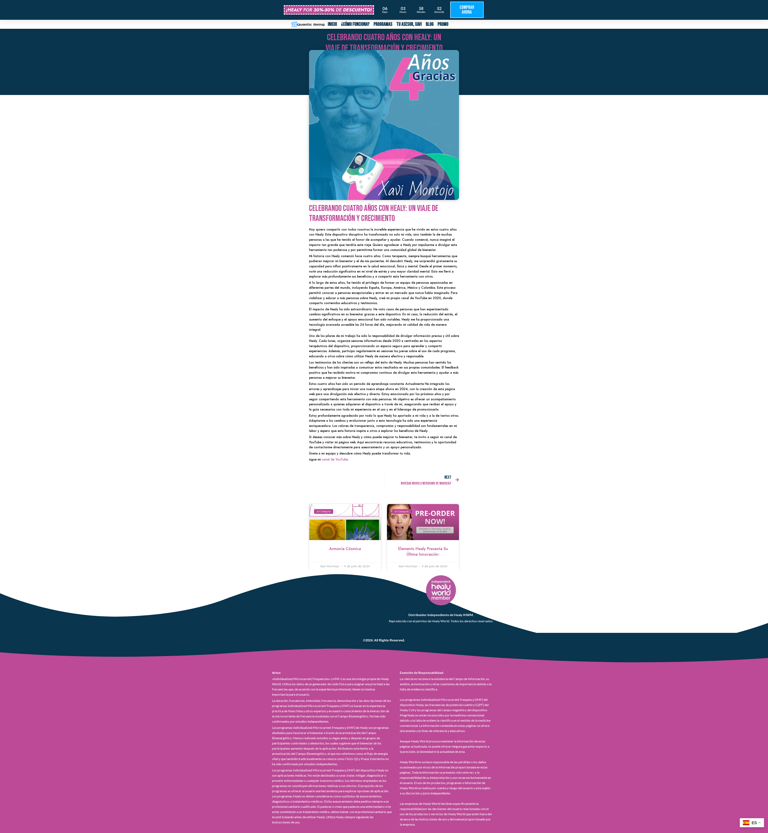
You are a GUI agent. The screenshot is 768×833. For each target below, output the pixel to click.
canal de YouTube (335, 459)
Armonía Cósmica (345, 549)
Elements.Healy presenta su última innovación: (423, 551)
